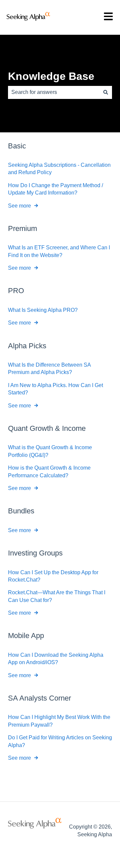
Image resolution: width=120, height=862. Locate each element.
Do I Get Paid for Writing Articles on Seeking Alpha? (60, 741)
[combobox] (53, 92)
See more (19, 206)
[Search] (105, 92)
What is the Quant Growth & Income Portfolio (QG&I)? (50, 451)
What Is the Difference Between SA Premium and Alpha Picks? (49, 368)
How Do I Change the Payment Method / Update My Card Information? (55, 189)
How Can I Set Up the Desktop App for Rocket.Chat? (53, 576)
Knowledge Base (51, 76)
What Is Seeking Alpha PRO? (43, 310)
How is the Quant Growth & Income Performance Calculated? (49, 471)
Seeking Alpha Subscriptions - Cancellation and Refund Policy (59, 168)
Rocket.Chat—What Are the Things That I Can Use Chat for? (56, 596)
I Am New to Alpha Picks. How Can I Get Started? (55, 388)
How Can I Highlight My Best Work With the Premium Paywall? (59, 720)
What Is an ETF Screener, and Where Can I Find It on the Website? (59, 251)
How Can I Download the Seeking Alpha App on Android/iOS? (55, 658)
